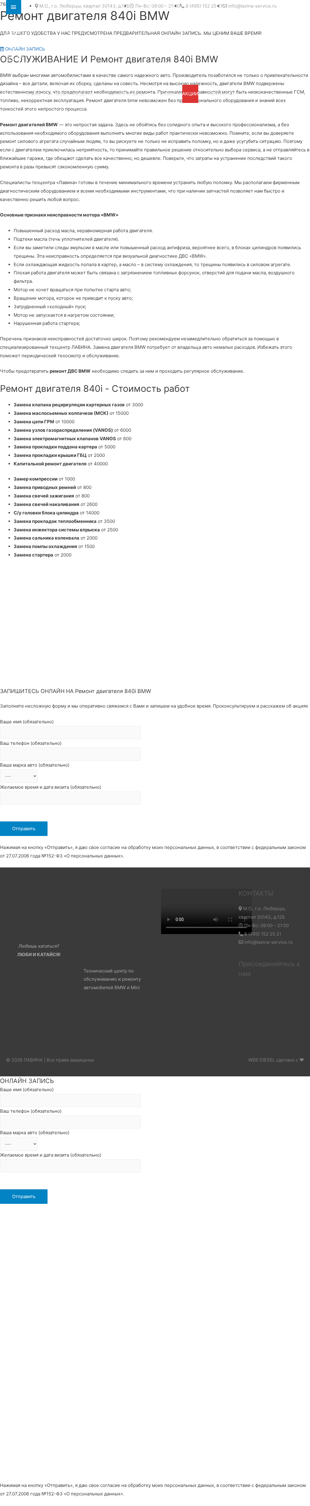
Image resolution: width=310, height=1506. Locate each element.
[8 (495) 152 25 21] (13, 7)
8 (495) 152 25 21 (262, 934)
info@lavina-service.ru (268, 942)
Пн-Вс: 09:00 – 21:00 (266, 925)
